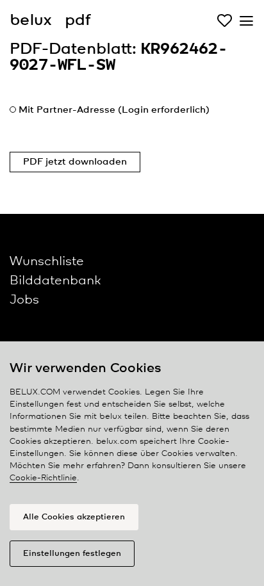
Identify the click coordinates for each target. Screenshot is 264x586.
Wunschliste (47, 262)
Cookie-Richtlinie (43, 478)
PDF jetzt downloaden (75, 162)
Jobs (24, 300)
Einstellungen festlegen (72, 553)
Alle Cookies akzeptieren (74, 517)
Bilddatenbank (55, 281)
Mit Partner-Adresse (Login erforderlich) (114, 110)
